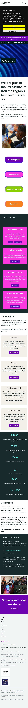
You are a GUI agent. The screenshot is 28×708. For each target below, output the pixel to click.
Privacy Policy (4, 659)
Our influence (15, 285)
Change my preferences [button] (14, 31)
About (2, 617)
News (2, 619)
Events (10, 242)
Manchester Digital (6, 3)
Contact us (3, 636)
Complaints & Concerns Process (8, 665)
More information (14, 352)
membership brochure (13, 37)
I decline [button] (14, 28)
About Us (10, 42)
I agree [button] (14, 26)
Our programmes (15, 306)
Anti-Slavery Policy (12, 659)
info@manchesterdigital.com (13, 550)
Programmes (18, 242)
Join (2, 634)
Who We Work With (18, 42)
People (2, 627)
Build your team (15, 261)
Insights (3, 629)
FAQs (25, 42)
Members (3, 631)
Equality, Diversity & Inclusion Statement (10, 662)
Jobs (2, 623)
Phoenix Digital (21, 699)
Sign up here (13, 608)
